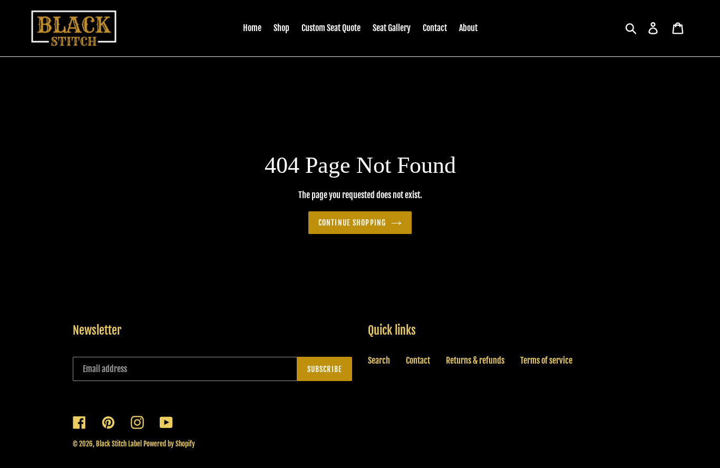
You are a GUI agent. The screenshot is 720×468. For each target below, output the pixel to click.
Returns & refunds (475, 360)
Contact (418, 360)
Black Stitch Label (119, 444)
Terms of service (546, 360)
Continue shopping (352, 222)
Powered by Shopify (169, 444)
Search (379, 360)
